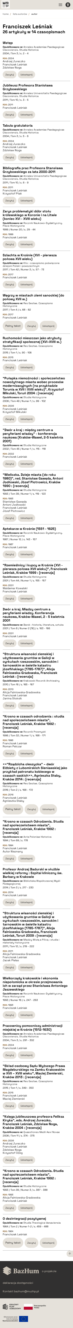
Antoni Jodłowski (14, 504)
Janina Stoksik (12, 698)
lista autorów (20, 14)
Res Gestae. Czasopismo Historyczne (28, 305)
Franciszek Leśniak (15, 64)
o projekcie (49, 1271)
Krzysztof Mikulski (14, 412)
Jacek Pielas (11, 960)
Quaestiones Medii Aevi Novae (41, 1132)
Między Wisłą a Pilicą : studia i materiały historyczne (31, 941)
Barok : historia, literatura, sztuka (43, 624)
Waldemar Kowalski (15, 588)
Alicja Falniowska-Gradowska (21, 692)
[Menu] (60, 4)
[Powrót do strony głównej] (21, 1271)
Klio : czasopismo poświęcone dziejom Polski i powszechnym (31, 264)
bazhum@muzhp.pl (26, 1291)
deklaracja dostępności (18, 1283)
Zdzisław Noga (12, 67)
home (6, 14)
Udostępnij (26, 74)
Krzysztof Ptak (12, 193)
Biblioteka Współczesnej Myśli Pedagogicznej (31, 882)
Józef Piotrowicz (14, 511)
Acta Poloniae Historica (37, 836)
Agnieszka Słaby (13, 800)
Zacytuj (9, 74)
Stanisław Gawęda (15, 501)
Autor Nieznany (13, 851)
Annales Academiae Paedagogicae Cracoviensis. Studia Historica (33, 48)
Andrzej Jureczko (14, 61)
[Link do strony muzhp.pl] (5, 4)
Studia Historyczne (35, 397)
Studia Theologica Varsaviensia (42, 1222)
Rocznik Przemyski (34, 731)
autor (34, 14)
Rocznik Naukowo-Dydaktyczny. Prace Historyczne (33, 224)
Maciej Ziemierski (14, 1098)
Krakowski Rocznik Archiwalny (41, 680)
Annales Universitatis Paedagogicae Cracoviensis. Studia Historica (35, 95)
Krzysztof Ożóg (13, 1152)
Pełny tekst (13, 326)
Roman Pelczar (12, 746)
